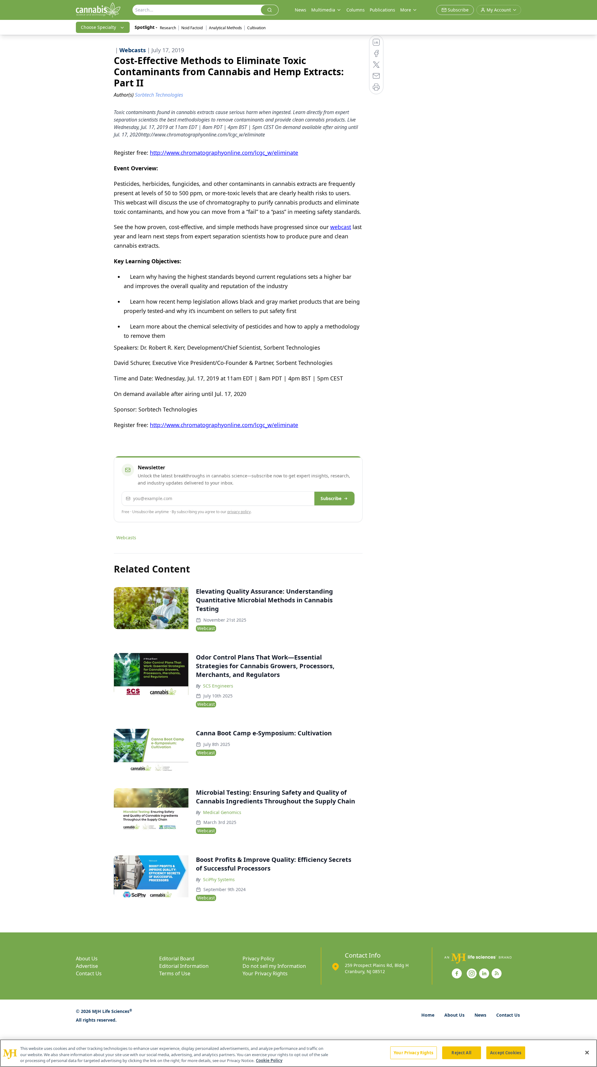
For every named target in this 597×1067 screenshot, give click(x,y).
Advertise (87, 966)
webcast (340, 227)
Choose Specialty (98, 27)
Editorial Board (176, 958)
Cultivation (256, 27)
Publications (382, 10)
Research (168, 27)
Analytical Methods (225, 27)
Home (427, 1015)
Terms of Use (174, 973)
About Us (87, 958)
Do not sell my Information (274, 966)
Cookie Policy (269, 1060)
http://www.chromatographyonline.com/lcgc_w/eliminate (224, 152)
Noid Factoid (192, 27)
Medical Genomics (222, 812)
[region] (298, 1053)
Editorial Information (184, 966)
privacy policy (239, 511)
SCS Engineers (218, 686)
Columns (355, 10)
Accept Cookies (505, 1052)
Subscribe (331, 498)
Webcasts (126, 537)
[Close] (587, 1052)
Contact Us (89, 973)
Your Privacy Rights (265, 973)
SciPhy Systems (219, 879)
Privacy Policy (258, 958)
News (300, 10)
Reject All (461, 1052)
